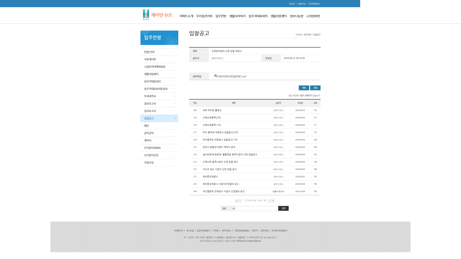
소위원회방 (313, 16)
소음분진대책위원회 (154, 66)
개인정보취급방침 (241, 230)
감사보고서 (150, 110)
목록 (304, 88)
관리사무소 (226, 230)
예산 (146, 125)
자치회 (215, 230)
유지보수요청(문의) (279, 230)
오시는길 (190, 230)
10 (265, 200)
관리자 (255, 230)
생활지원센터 (278, 16)
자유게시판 (150, 59)
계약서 (147, 140)
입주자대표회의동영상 (155, 88)
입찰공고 (148, 118)
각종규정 (148, 162)
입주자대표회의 (258, 16)
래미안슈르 (241, 241)
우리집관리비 (204, 16)
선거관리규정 (151, 155)
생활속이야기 (237, 16)
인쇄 (315, 88)
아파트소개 (186, 16)
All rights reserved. (253, 241)
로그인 (292, 4)
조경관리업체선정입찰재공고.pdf (231, 76)
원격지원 (264, 230)
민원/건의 (149, 51)
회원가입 (301, 4)
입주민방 (220, 16)
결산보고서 (150, 103)
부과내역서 (150, 96)
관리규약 (148, 133)
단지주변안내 (314, 4)
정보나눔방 (296, 16)
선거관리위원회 (152, 147)
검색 (283, 208)
